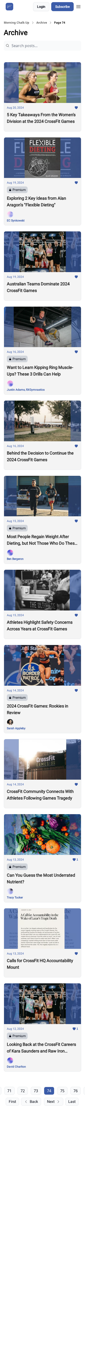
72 (23, 1090)
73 (36, 1090)
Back (34, 1101)
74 (49, 1090)
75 (62, 1090)
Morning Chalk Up (16, 23)
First (12, 1101)
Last (72, 1101)
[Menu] (78, 5)
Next (51, 1101)
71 (9, 1090)
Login (41, 7)
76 (75, 1090)
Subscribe (62, 7)
